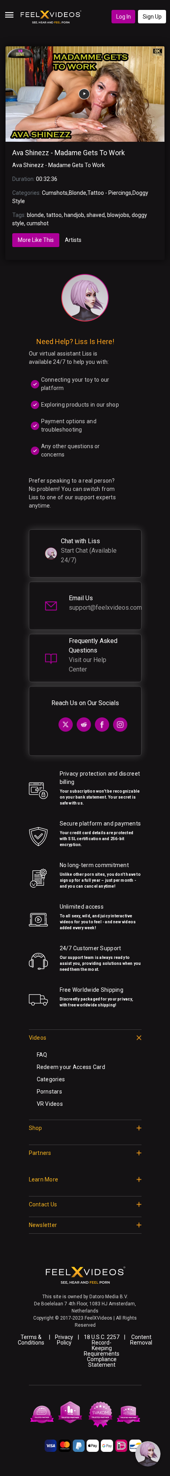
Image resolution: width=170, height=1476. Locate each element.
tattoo (54, 215)
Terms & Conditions (31, 1340)
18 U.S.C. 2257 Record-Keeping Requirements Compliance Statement (101, 1351)
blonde (35, 215)
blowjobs (118, 215)
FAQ (42, 1055)
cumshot (37, 223)
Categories (51, 1079)
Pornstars (49, 1091)
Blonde (77, 193)
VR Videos (50, 1104)
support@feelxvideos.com (105, 607)
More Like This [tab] (36, 240)
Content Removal (141, 1340)
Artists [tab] (73, 240)
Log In (123, 16)
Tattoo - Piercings (109, 193)
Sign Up (152, 16)
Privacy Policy (64, 1340)
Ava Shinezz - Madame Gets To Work (68, 153)
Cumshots (55, 193)
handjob (74, 215)
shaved (96, 215)
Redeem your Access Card (71, 1067)
